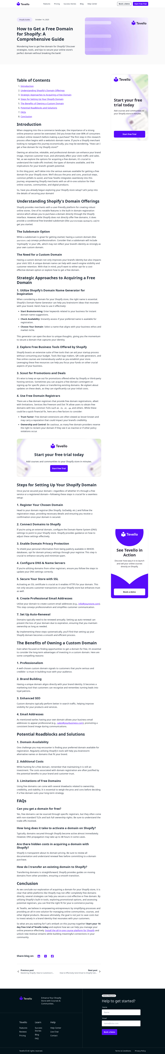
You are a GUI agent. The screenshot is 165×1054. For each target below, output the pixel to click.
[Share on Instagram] (39, 956)
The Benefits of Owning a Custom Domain (42, 103)
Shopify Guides (24, 20)
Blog (82, 4)
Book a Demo (109, 1032)
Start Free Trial (140, 4)
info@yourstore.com (88, 603)
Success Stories (70, 4)
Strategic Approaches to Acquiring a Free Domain (46, 94)
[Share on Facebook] (52, 956)
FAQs (23, 112)
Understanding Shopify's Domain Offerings (43, 90)
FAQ (37, 1038)
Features (46, 4)
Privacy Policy (140, 1051)
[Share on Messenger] (45, 956)
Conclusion (26, 116)
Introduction (27, 86)
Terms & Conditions (123, 1051)
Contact (53, 1035)
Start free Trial (59, 468)
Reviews (23, 1031)
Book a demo (124, 4)
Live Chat (54, 1031)
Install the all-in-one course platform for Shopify (70, 930)
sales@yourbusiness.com (70, 723)
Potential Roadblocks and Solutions (39, 107)
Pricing (57, 4)
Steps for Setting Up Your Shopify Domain (42, 99)
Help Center (92, 4)
